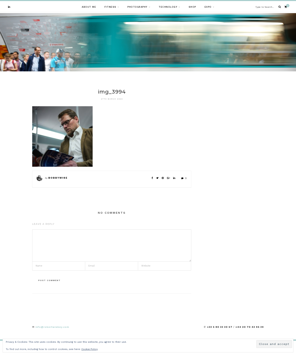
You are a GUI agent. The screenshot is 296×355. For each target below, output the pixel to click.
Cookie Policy (89, 349)
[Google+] (168, 178)
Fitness (110, 7)
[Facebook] (152, 178)
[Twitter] (157, 178)
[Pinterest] (163, 178)
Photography (137, 7)
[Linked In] (174, 178)
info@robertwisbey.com (52, 327)
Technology (168, 7)
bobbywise (58, 177)
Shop (192, 7)
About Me (89, 7)
